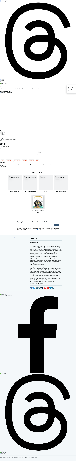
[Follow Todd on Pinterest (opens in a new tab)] (38, 82)
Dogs (13, 169)
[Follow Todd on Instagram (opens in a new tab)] (38, 2)
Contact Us (22, 457)
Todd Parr (3, 132)
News (33, 88)
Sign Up (56, 225)
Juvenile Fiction (3, 169)
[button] (38, 131)
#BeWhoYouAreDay (19, 88)
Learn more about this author (36, 283)
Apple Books (9, 160)
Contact (39, 88)
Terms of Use (12, 457)
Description (2, 162)
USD (71, 89)
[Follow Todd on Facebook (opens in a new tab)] (38, 0)
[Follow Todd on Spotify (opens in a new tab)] (38, 79)
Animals (9, 169)
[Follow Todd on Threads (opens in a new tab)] (38, 41)
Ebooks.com (31, 160)
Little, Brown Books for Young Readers (8, 139)
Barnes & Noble (17, 160)
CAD (71, 91)
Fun (6, 88)
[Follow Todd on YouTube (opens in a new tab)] (38, 80)
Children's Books (3, 166)
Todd (1, 88)
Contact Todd (3, 455)
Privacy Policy (17, 457)
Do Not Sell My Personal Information (31, 457)
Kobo (37, 160)
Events (28, 88)
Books (11, 88)
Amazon (2, 160)
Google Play (24, 160)
